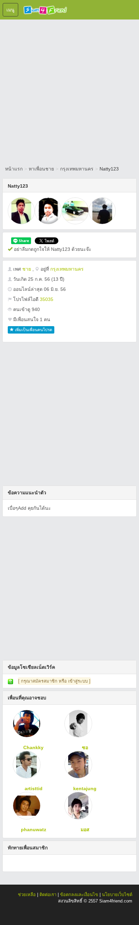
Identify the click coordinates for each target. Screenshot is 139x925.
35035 (46, 299)
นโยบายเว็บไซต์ (117, 894)
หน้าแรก (14, 168)
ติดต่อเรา (47, 894)
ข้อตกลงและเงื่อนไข (79, 894)
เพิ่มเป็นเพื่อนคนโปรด (33, 329)
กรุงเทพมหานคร (76, 168)
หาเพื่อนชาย (41, 168)
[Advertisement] (69, 91)
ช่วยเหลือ (27, 894)
